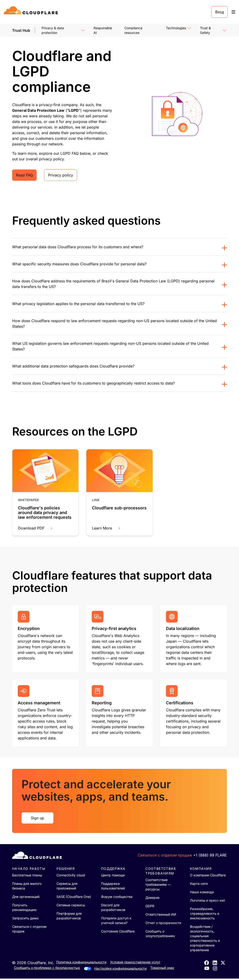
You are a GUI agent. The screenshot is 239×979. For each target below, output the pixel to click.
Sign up (37, 818)
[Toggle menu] (233, 12)
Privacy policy (60, 175)
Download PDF (31, 528)
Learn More (102, 528)
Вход (219, 11)
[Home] (32, 12)
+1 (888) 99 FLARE (210, 855)
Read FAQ (24, 175)
